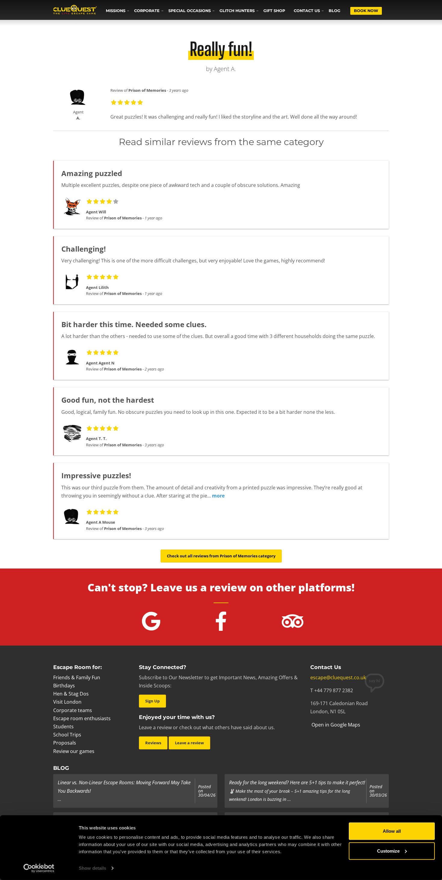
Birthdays (64, 685)
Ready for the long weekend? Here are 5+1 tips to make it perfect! (297, 782)
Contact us (307, 10)
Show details (92, 868)
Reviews (153, 742)
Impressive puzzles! (96, 475)
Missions (115, 10)
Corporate (147, 10)
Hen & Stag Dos (71, 693)
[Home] (75, 10)
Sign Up (152, 701)
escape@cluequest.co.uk (338, 677)
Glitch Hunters (237, 10)
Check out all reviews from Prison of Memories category (221, 556)
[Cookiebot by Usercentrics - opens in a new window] (39, 868)
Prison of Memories (147, 90)
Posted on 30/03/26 (378, 791)
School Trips (67, 734)
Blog (334, 10)
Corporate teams (72, 710)
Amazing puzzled (91, 173)
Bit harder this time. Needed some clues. (134, 324)
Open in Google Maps (335, 724)
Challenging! (83, 249)
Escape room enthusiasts (82, 718)
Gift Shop (274, 10)
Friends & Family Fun (76, 677)
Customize (388, 850)
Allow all (392, 831)
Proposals (64, 742)
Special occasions (189, 10)
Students (63, 726)
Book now (366, 10)
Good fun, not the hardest (107, 400)
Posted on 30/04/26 (207, 791)
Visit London (67, 702)
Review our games (73, 751)
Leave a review (189, 742)
